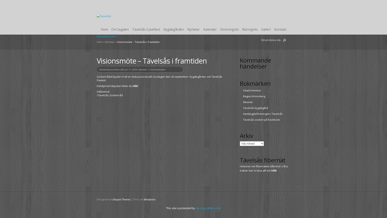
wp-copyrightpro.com (208, 208)
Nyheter (193, 29)
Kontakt (280, 29)
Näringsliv (250, 29)
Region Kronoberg (254, 96)
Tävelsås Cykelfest (146, 29)
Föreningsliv (229, 29)
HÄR (135, 86)
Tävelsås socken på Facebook (261, 120)
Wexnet (248, 102)
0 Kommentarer (157, 69)
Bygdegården (174, 29)
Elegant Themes (122, 199)
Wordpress (150, 199)
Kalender (210, 29)
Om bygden (120, 29)
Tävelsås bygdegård (255, 108)
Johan (117, 69)
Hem (104, 29)
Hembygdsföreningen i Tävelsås (263, 114)
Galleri (266, 29)
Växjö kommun (252, 90)
